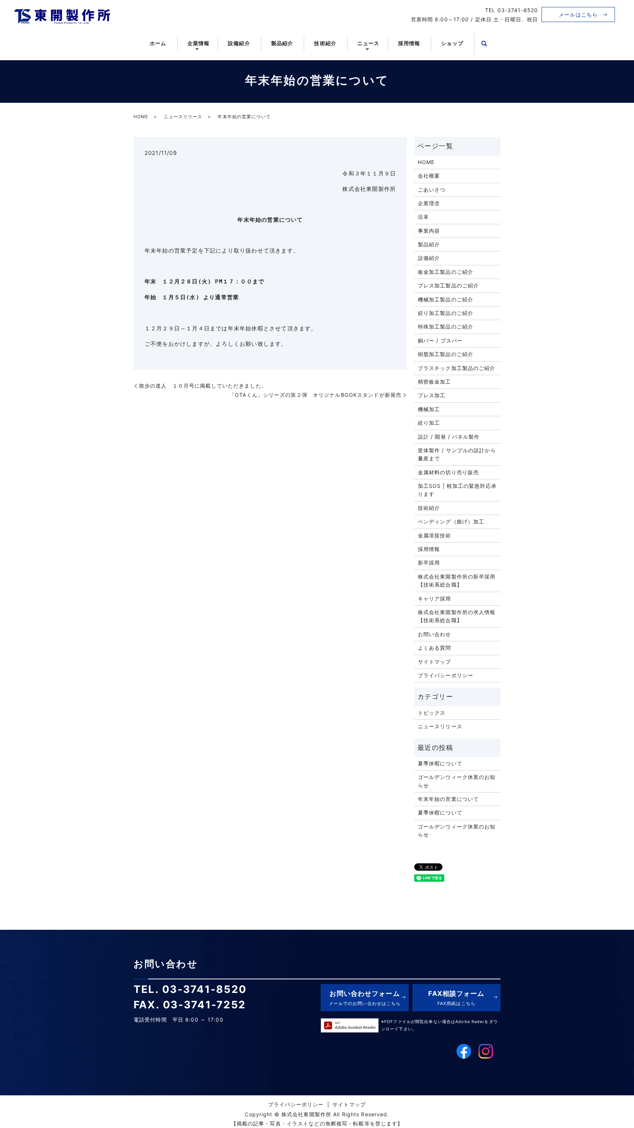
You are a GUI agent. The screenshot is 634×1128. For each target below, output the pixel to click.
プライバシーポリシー (445, 675)
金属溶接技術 (434, 535)
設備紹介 (239, 43)
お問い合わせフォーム (365, 998)
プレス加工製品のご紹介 (448, 285)
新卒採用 (429, 562)
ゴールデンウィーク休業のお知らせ (457, 781)
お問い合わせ (434, 634)
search (484, 44)
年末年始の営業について (448, 799)
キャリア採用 (434, 598)
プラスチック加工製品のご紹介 (457, 368)
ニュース (368, 43)
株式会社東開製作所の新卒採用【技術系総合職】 (457, 580)
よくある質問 (434, 648)
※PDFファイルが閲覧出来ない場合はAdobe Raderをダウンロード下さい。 (439, 1025)
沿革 (423, 217)
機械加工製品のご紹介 (445, 299)
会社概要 (429, 176)
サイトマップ (434, 662)
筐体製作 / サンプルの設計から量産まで (457, 454)
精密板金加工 (434, 381)
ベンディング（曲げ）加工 (451, 521)
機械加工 (429, 409)
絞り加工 (429, 423)
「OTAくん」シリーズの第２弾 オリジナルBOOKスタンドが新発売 (315, 395)
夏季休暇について (440, 763)
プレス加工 (432, 395)
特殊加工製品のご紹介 (445, 326)
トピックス (432, 713)
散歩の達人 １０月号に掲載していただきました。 (203, 385)
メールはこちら (578, 14)
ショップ (452, 43)
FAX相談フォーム (456, 998)
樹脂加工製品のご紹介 (445, 354)
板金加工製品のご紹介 (445, 272)
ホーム (158, 43)
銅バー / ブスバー (440, 340)
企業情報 (198, 43)
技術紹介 (325, 43)
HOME (141, 116)
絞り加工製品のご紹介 (445, 313)
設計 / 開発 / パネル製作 (449, 437)
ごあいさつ (432, 189)
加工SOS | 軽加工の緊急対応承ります (457, 490)
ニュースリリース (183, 116)
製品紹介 (282, 43)
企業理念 (429, 203)
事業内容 (429, 231)
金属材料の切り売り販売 (448, 472)
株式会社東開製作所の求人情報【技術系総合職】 (457, 616)
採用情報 (409, 43)
